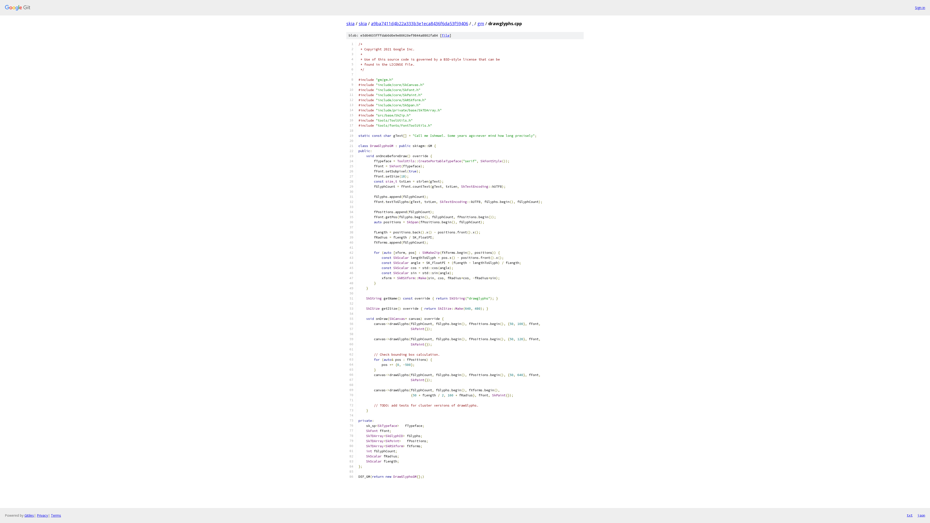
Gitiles (29, 515)
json (921, 515)
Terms (56, 515)
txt (910, 515)
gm (480, 23)
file (446, 35)
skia (350, 23)
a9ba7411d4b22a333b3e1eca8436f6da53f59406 (419, 23)
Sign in (920, 7)
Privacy (42, 515)
